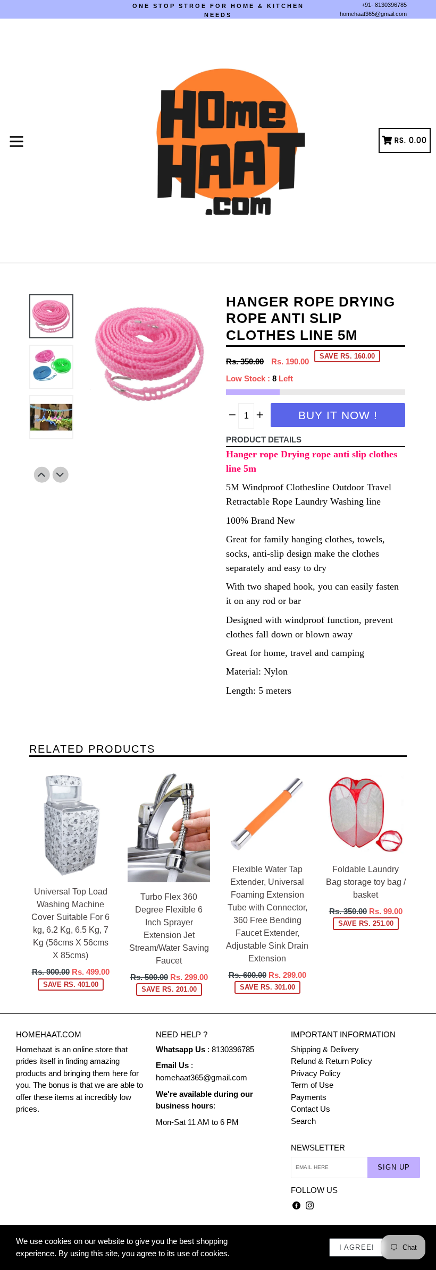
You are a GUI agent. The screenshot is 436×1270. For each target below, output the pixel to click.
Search (303, 1121)
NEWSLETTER (318, 1147)
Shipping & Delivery (325, 1049)
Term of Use (312, 1084)
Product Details (263, 439)
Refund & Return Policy (331, 1061)
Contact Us (310, 1108)
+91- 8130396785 (384, 5)
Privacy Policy (316, 1073)
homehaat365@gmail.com (373, 14)
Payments (308, 1097)
